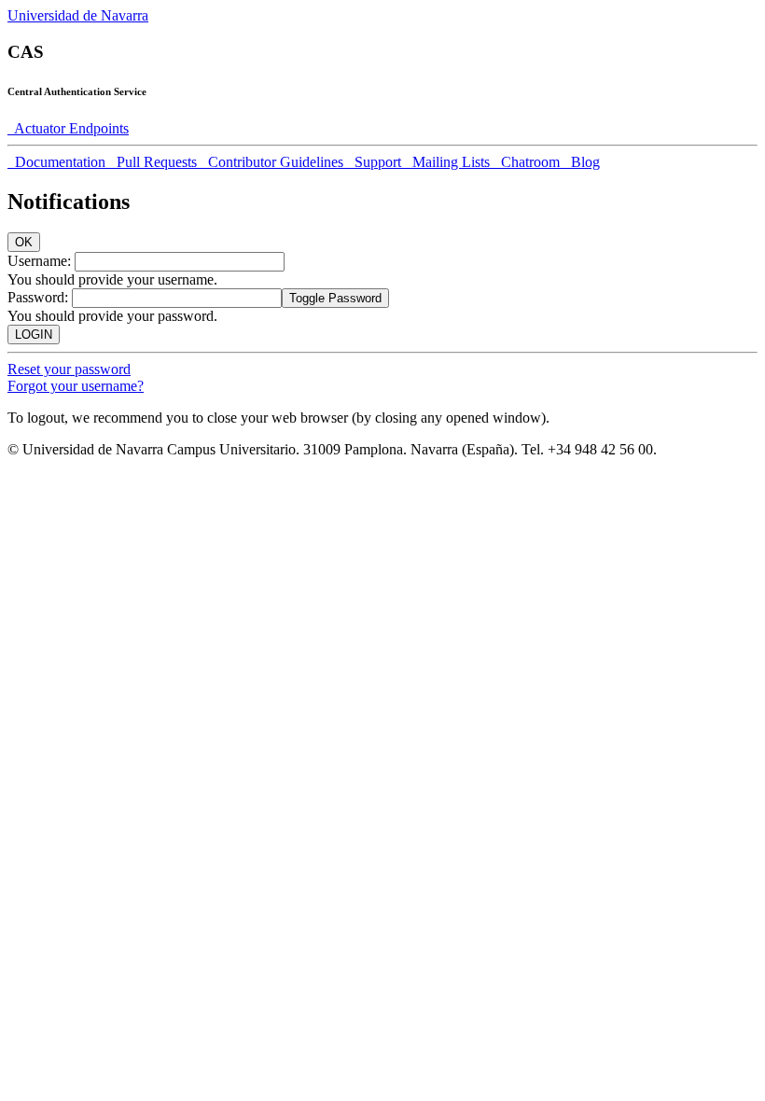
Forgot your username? (75, 386)
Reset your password (69, 369)
